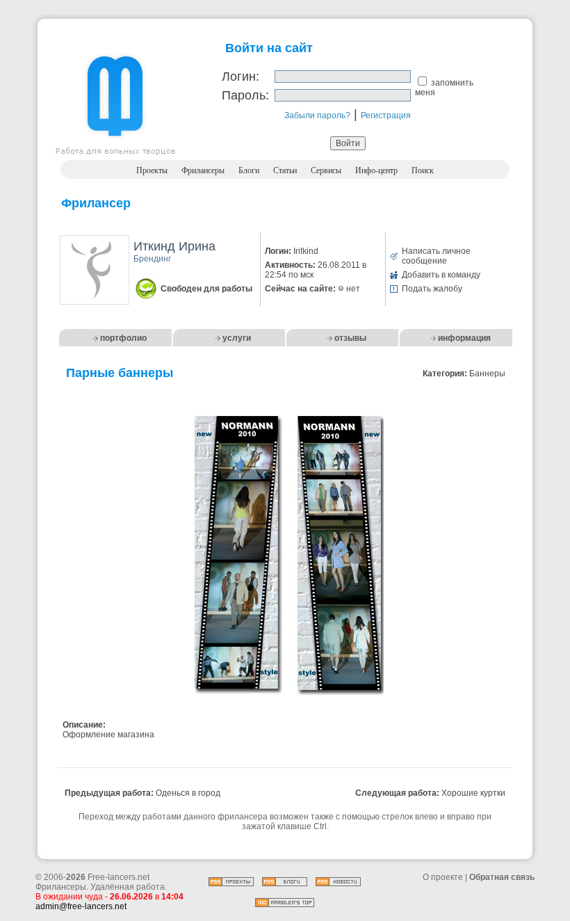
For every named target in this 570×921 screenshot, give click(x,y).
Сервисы (326, 170)
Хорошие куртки (473, 793)
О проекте (443, 877)
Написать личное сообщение (436, 256)
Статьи (285, 170)
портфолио (123, 338)
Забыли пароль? (317, 115)
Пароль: (245, 95)
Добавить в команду (441, 275)
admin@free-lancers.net (81, 906)
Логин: (240, 76)
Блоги (248, 170)
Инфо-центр (376, 170)
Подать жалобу (432, 289)
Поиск (423, 170)
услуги (236, 338)
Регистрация (386, 115)
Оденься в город (188, 793)
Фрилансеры (203, 170)
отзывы (350, 338)
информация (464, 338)
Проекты (152, 170)
